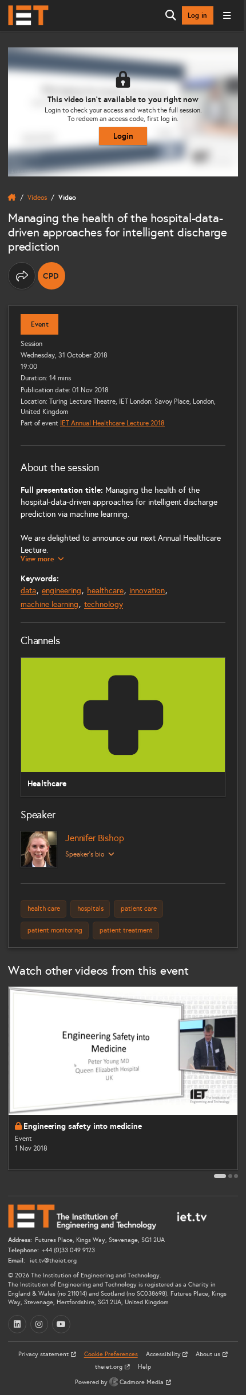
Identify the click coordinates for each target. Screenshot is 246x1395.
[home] (12, 197)
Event (40, 324)
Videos (37, 197)
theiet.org (109, 1366)
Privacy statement (44, 1354)
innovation (147, 591)
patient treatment (126, 930)
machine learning (49, 604)
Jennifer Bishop (94, 838)
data (28, 591)
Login (123, 136)
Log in (197, 15)
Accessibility (164, 1354)
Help (144, 1366)
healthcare (105, 591)
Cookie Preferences (111, 1354)
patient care (139, 908)
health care (43, 908)
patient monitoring (54, 930)
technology (103, 604)
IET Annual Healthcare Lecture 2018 (112, 423)
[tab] (220, 1176)
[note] (51, 276)
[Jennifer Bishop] (39, 849)
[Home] (28, 15)
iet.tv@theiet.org (52, 1260)
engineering (61, 591)
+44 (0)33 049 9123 (68, 1250)
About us (209, 1354)
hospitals (90, 908)
